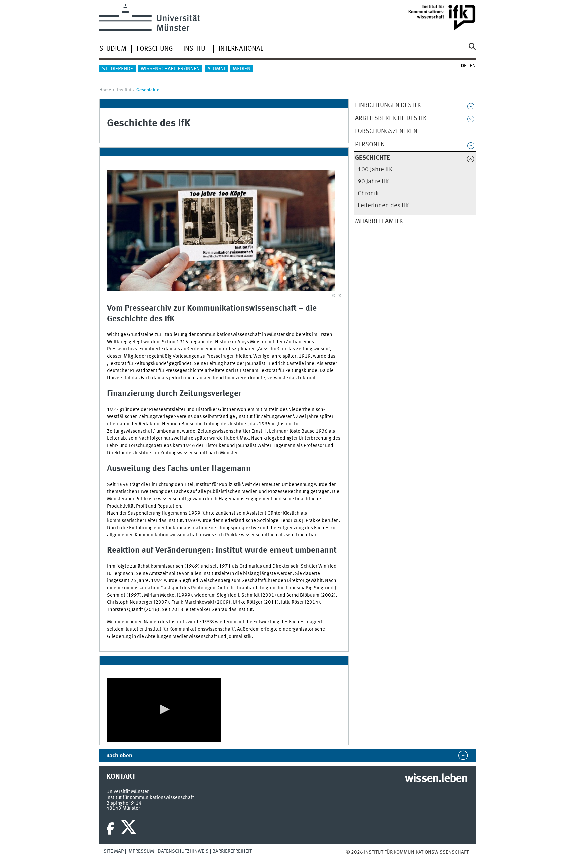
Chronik (368, 194)
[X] (129, 828)
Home (105, 90)
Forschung (155, 49)
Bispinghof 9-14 (124, 803)
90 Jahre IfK (373, 182)
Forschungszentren (386, 131)
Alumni (216, 69)
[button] (163, 709)
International (241, 49)
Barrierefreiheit (232, 851)
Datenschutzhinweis (183, 851)
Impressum (140, 851)
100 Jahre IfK (375, 170)
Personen (370, 145)
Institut (195, 49)
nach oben (119, 756)
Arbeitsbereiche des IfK (391, 118)
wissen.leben (436, 779)
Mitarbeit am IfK (379, 221)
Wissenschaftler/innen (170, 69)
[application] (164, 710)
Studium (112, 49)
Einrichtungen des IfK (388, 105)
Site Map (114, 851)
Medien (241, 69)
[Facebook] (110, 828)
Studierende (117, 69)
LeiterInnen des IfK (383, 206)
